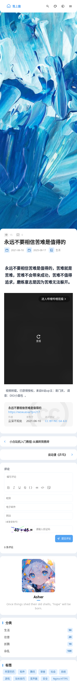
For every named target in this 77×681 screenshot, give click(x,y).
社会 (53, 671)
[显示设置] (55, 6)
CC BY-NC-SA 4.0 (56, 421)
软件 (22, 671)
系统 (63, 671)
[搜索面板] (48, 6)
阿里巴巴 (9, 671)
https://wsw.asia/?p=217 (24, 412)
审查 (42, 671)
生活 (58, 250)
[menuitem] (63, 6)
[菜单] (70, 6)
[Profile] (38, 575)
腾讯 (32, 671)
